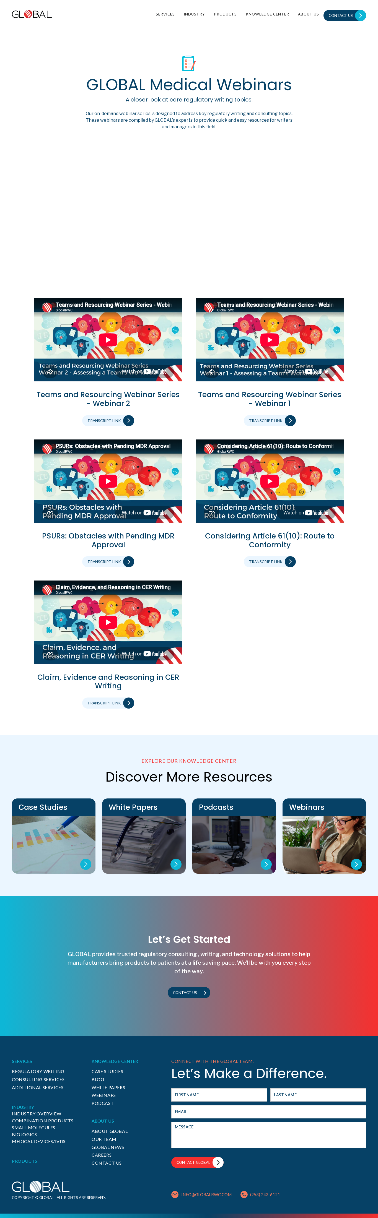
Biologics (24, 1134)
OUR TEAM (104, 1139)
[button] (165, 14)
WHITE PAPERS (108, 1087)
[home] (32, 14)
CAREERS (102, 1154)
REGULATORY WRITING (38, 1071)
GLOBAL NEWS (108, 1147)
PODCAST (103, 1103)
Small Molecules (33, 1127)
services (165, 14)
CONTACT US (107, 1162)
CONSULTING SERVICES (38, 1079)
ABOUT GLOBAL (110, 1131)
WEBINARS (104, 1095)
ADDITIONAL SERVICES (37, 1087)
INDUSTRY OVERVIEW (36, 1113)
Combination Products (43, 1120)
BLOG (98, 1079)
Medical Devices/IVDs (39, 1141)
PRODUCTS (225, 14)
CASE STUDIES (107, 1071)
